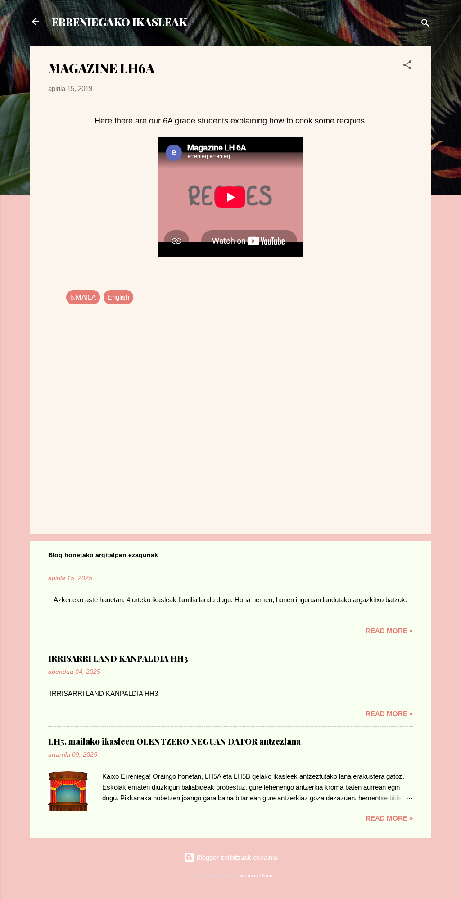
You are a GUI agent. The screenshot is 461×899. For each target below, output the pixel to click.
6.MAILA (83, 297)
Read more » (389, 631)
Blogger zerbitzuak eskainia (235, 857)
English (118, 297)
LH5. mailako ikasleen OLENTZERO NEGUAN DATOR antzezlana (174, 741)
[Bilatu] (425, 24)
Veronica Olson (255, 875)
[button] (407, 66)
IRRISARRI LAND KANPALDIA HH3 (118, 658)
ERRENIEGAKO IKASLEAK (119, 21)
